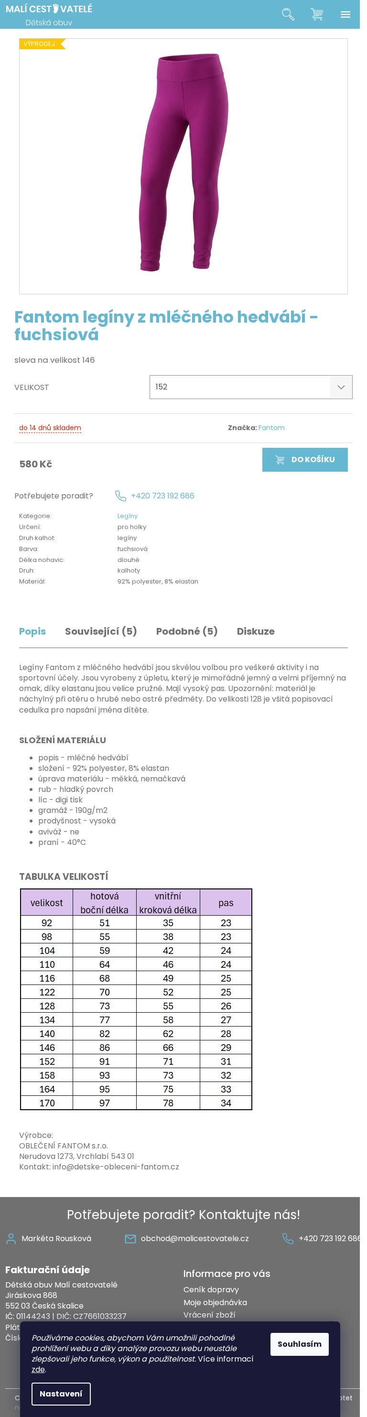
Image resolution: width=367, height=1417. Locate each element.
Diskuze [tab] (256, 631)
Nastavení (61, 1393)
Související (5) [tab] (101, 631)
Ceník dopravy (211, 1289)
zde (38, 1369)
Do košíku (313, 459)
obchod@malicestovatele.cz (195, 1238)
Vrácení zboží (210, 1314)
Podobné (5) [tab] (187, 631)
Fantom (272, 428)
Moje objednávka (215, 1302)
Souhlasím (300, 1344)
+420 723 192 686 (162, 496)
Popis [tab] (32, 631)
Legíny (128, 515)
